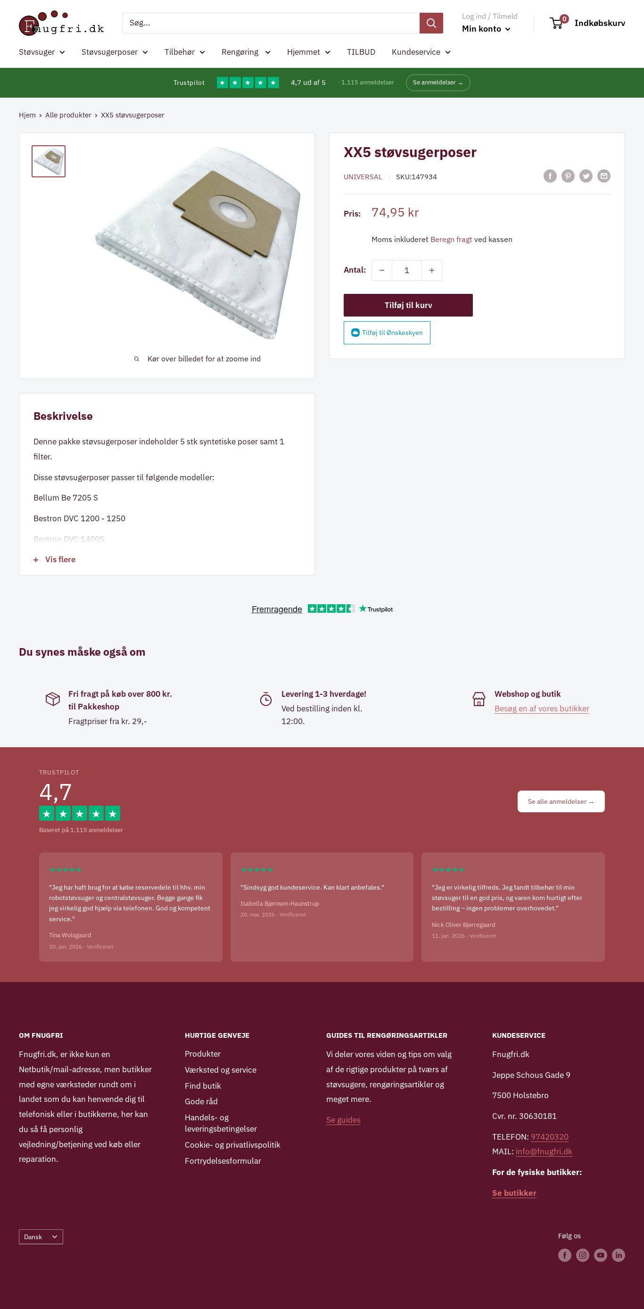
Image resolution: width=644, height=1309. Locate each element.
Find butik (203, 1086)
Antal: (355, 270)
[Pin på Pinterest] (568, 175)
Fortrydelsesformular (223, 1161)
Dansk (33, 1236)
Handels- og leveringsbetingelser (221, 1123)
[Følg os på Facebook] (564, 1255)
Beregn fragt (451, 239)
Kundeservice (416, 52)
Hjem (27, 114)
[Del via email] (604, 175)
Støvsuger (37, 52)
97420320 (550, 1137)
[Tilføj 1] (432, 270)
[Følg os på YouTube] (600, 1255)
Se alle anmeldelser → (561, 801)
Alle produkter (68, 114)
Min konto (482, 28)
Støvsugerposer (110, 52)
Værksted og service (220, 1070)
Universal (363, 176)
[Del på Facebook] (550, 175)
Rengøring (241, 52)
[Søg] (431, 23)
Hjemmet (303, 52)
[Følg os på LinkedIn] (618, 1255)
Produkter (203, 1054)
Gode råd (201, 1101)
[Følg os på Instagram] (582, 1255)
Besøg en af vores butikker (542, 708)
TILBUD (361, 52)
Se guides (343, 1120)
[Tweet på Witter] (586, 175)
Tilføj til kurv (408, 305)
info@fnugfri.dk (544, 1151)
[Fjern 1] (382, 270)
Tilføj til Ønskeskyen (392, 332)
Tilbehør (180, 52)
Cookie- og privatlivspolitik (233, 1145)
